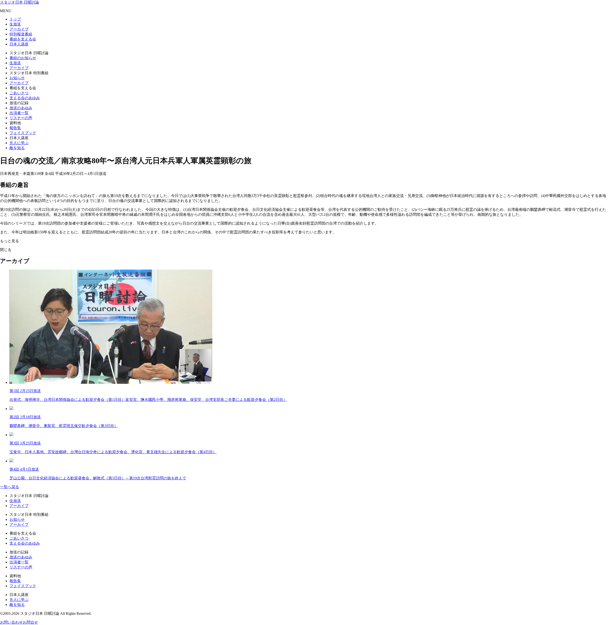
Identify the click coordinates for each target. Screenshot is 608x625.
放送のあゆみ (21, 108)
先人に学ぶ (19, 143)
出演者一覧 (19, 113)
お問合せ (30, 622)
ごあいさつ (19, 93)
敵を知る (17, 148)
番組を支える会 (23, 39)
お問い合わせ (11, 622)
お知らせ (17, 78)
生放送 (15, 24)
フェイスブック (23, 133)
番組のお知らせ (23, 58)
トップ (15, 19)
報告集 (15, 128)
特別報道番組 (21, 34)
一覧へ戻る (9, 487)
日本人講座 (19, 44)
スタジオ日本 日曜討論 (19, 2)
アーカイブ (19, 29)
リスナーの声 (21, 118)
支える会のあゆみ (25, 98)
